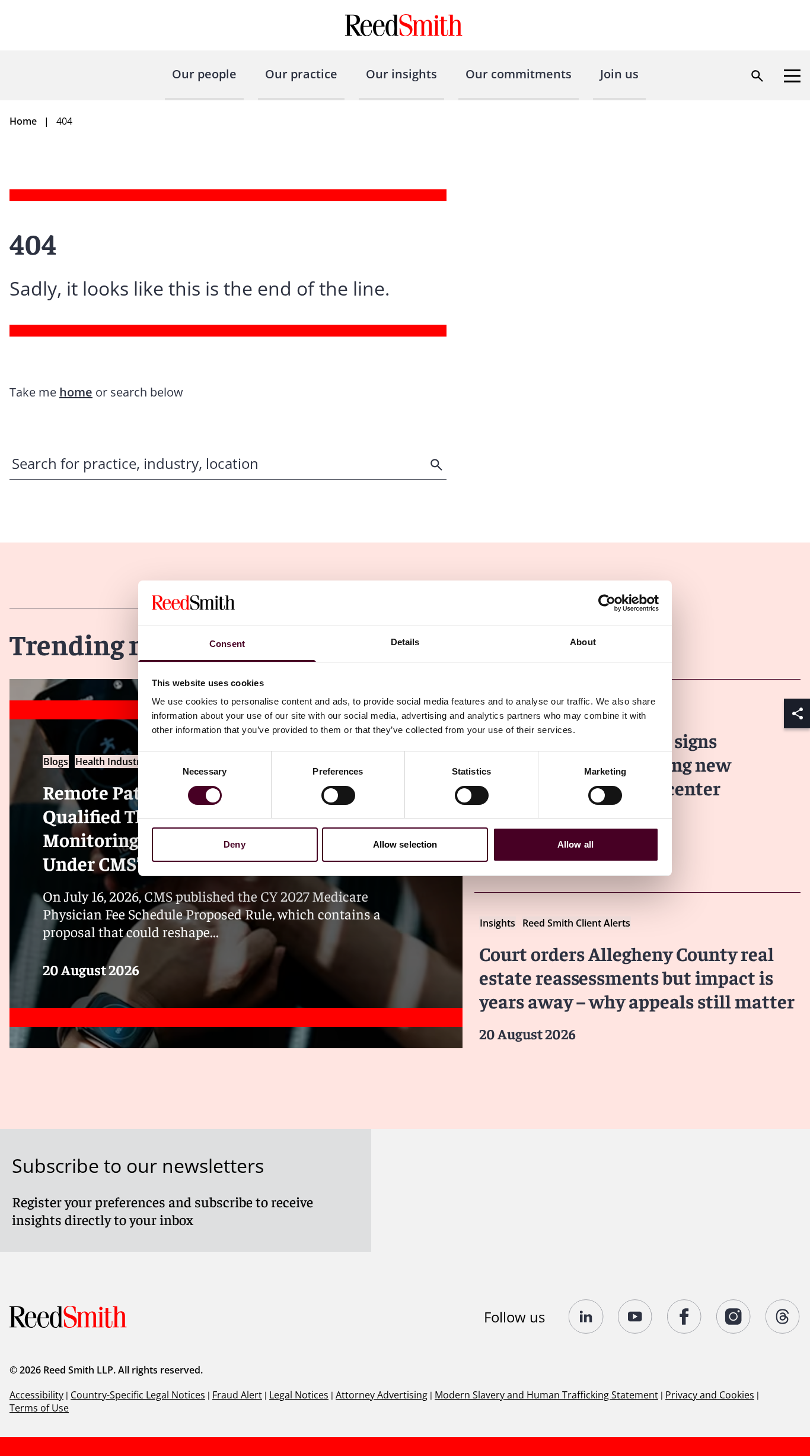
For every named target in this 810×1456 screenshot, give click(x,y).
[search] (438, 464)
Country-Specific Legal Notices (138, 1394)
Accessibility (36, 1394)
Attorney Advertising (382, 1394)
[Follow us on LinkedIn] (586, 1316)
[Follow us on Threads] (783, 1316)
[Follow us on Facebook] (684, 1316)
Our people (204, 74)
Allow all (575, 844)
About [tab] (583, 642)
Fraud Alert (237, 1394)
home (76, 392)
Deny (234, 844)
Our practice (301, 74)
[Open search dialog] (757, 76)
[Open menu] (792, 76)
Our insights (401, 74)
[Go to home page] (405, 25)
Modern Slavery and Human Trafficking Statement (546, 1394)
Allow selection (405, 844)
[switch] (338, 795)
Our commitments (518, 74)
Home (23, 121)
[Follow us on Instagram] (733, 1316)
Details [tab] (405, 642)
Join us (619, 74)
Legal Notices (299, 1394)
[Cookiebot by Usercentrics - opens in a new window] (607, 603)
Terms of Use (39, 1407)
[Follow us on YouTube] (635, 1316)
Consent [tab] (227, 644)
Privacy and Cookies (709, 1394)
